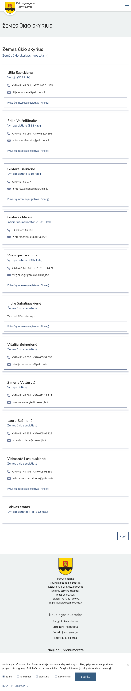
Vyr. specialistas (17, 260)
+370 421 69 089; (22, 268)
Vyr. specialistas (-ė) (20, 512)
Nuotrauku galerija (65, 638)
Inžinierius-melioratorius (23, 222)
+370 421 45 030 (21, 357)
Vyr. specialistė (17, 125)
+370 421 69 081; (22, 85)
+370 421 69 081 (23, 230)
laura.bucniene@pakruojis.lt (29, 440)
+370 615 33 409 (43, 268)
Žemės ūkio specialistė (22, 308)
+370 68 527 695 (42, 133)
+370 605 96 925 (42, 433)
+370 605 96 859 (42, 471)
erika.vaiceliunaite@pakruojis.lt (31, 140)
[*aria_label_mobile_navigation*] (126, 6)
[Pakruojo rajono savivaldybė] (65, 566)
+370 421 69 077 (21, 181)
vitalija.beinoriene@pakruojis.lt (31, 364)
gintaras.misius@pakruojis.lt (29, 237)
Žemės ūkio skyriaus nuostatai (23, 55)
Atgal (123, 536)
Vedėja (11, 77)
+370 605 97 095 (42, 357)
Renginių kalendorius (65, 621)
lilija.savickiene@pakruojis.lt (29, 92)
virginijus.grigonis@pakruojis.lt (30, 275)
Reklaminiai (64, 676)
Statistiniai (44, 676)
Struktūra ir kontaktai (65, 627)
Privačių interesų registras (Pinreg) (28, 102)
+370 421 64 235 (21, 433)
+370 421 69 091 (21, 133)
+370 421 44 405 (21, 471)
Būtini (9, 676)
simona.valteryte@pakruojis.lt (30, 402)
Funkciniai (25, 676)
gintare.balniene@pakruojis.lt (30, 188)
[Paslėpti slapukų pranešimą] (127, 664)
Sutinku (85, 676)
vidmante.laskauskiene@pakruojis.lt (33, 478)
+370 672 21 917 (42, 395)
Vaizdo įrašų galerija (66, 632)
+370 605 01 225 (43, 85)
